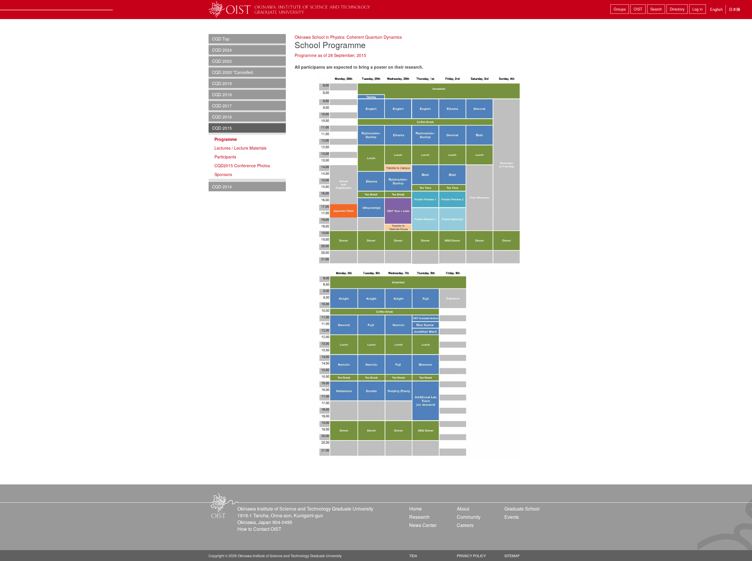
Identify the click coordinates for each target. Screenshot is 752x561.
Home (415, 508)
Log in (697, 9)
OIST (638, 9)
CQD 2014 (222, 187)
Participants (225, 157)
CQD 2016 (222, 117)
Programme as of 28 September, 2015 (330, 55)
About (463, 508)
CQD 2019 (222, 83)
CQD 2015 (222, 128)
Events (511, 516)
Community (469, 516)
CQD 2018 (222, 94)
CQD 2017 (222, 106)
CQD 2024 (222, 50)
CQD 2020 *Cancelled (232, 72)
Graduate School (522, 508)
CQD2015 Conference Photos (242, 165)
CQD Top (220, 39)
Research (419, 516)
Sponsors (223, 174)
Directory (677, 9)
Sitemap (512, 555)
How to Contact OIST (259, 528)
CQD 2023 (222, 61)
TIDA (413, 555)
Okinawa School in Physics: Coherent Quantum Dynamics (348, 37)
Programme (225, 139)
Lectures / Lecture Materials (240, 148)
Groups (620, 9)
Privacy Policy (471, 555)
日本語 (734, 9)
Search (656, 9)
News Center (423, 525)
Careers (465, 525)
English (716, 9)
